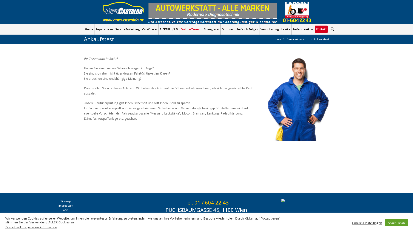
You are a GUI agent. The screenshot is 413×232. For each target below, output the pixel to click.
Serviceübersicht (297, 39)
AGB (65, 210)
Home (277, 39)
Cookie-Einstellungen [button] (367, 223)
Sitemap (65, 201)
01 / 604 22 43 (211, 202)
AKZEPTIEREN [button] (396, 222)
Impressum (66, 206)
